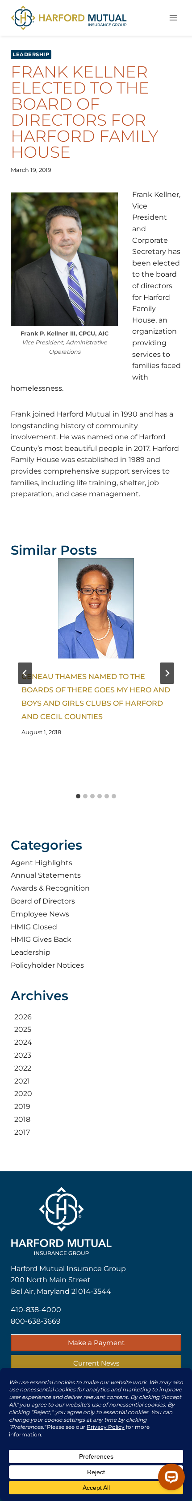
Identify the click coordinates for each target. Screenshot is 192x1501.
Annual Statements (46, 875)
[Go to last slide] (25, 673)
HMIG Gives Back (41, 939)
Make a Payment (96, 1342)
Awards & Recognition (50, 888)
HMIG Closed (34, 927)
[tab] (78, 796)
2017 (22, 1132)
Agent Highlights (41, 863)
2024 (23, 1042)
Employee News (40, 914)
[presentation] (96, 608)
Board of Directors (43, 901)
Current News (96, 1363)
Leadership (31, 54)
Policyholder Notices (47, 965)
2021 (22, 1081)
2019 (22, 1106)
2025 (22, 1029)
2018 (22, 1119)
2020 (23, 1093)
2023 (22, 1055)
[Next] (167, 673)
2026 (23, 1017)
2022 (22, 1068)
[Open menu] (173, 18)
